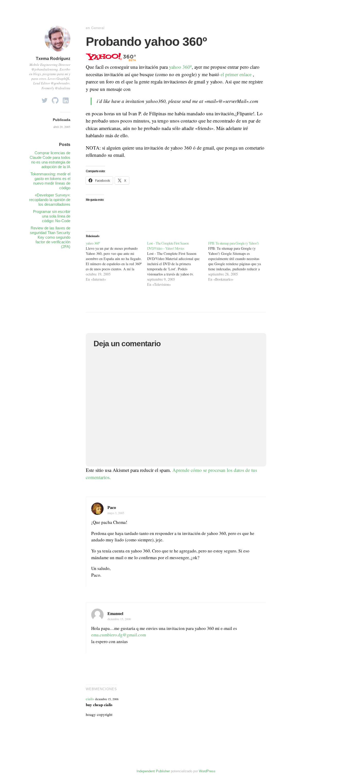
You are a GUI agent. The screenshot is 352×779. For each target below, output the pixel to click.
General (98, 28)
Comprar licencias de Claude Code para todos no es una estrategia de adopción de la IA (50, 160)
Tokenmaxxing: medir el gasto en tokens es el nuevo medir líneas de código (50, 181)
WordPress (207, 771)
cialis (90, 698)
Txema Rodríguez (53, 58)
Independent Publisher (153, 771)
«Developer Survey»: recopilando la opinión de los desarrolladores (49, 199)
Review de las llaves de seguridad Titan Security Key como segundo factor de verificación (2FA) (50, 237)
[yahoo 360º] (116, 261)
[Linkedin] (65, 99)
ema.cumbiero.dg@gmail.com (118, 635)
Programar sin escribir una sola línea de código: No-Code (51, 216)
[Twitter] (44, 99)
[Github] (55, 99)
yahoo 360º (180, 67)
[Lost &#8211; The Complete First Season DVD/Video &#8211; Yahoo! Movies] (177, 264)
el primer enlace (235, 74)
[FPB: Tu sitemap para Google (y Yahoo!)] (239, 261)
